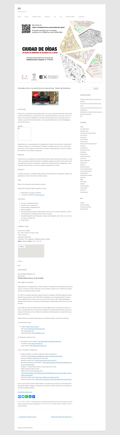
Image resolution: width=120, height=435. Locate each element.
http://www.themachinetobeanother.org (49, 341)
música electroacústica (86, 169)
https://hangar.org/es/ (32, 326)
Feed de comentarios (85, 207)
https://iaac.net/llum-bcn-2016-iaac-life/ (47, 377)
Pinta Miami (83, 181)
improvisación (84, 148)
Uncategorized (84, 192)
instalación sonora (85, 150)
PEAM (81, 179)
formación (59, 401)
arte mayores (83, 135)
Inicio (19, 16)
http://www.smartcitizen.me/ (38, 345)
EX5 (55, 16)
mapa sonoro (83, 162)
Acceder (82, 202)
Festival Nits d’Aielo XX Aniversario (62, 417)
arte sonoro (83, 137)
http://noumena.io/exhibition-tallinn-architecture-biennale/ (44, 356)
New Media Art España (86, 175)
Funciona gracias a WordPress (25, 427)
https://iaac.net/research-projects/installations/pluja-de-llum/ (53, 379)
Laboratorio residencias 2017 (27, 417)
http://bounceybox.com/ (25, 392)
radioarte (82, 183)
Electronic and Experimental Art (88, 143)
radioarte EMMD (84, 185)
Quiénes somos (36, 16)
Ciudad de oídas (70, 16)
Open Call (82, 177)
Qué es (26, 16)
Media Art (82, 164)
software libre (83, 188)
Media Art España (84, 167)
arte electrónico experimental (48, 401)
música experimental (85, 171)
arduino (54, 403)
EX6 (61, 16)
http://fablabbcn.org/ (38, 333)
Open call (47, 16)
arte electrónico (36, 401)
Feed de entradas (84, 204)
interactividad (83, 154)
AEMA (81, 126)
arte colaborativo (84, 129)
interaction (65, 401)
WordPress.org (84, 209)
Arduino (32, 193)
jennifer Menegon (22, 406)
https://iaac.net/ (29, 331)
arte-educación (84, 139)
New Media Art (36, 403)
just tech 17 (83, 158)
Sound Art (82, 190)
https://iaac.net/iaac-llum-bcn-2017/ (46, 360)
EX (19, 8)
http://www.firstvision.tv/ (35, 343)
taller (58, 403)
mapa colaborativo (85, 160)
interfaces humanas (27, 403)
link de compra (39, 195)
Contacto (81, 16)
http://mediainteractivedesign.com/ (34, 329)
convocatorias (84, 141)
